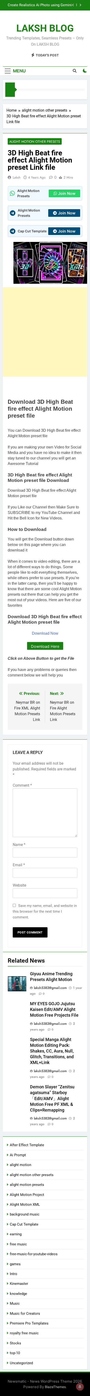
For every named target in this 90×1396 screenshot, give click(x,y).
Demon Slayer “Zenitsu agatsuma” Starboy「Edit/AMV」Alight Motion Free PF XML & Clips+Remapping (52, 1098)
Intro (13, 1274)
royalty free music (24, 1333)
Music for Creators (25, 1313)
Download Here (45, 646)
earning (16, 1234)
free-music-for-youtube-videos (34, 1254)
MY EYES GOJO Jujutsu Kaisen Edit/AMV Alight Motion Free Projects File (54, 1009)
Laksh (16, 177)
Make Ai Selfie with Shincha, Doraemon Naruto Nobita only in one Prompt (40, 5)
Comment (22, 785)
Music (15, 1303)
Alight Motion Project (27, 1195)
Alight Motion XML (25, 1204)
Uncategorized (21, 1363)
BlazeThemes (55, 1387)
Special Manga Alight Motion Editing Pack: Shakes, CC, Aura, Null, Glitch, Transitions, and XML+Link (52, 1051)
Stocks (15, 1343)
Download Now (45, 633)
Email (19, 865)
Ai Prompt (18, 1155)
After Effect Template (27, 1145)
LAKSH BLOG (45, 28)
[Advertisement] (45, 332)
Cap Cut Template (24, 1224)
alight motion (20, 1165)
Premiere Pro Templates (29, 1323)
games (15, 1264)
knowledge (18, 1294)
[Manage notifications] (80, 1387)
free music (18, 1244)
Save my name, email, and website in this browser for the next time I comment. (45, 911)
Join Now (66, 193)
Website (19, 885)
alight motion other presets (34, 141)
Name (19, 844)
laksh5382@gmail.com (50, 987)
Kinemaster (19, 1283)
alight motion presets (27, 1185)
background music (24, 1214)
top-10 (15, 1353)
